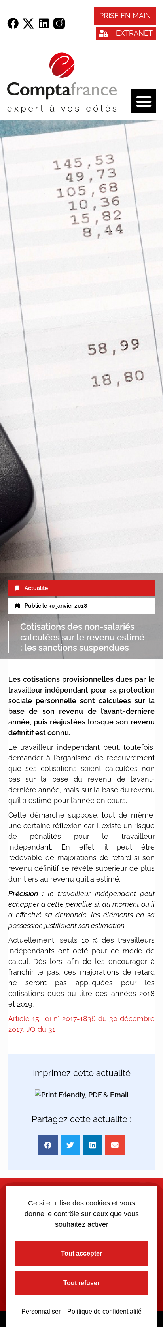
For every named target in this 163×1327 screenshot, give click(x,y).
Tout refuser (81, 1283)
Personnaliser (41, 1311)
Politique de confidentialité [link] (104, 1311)
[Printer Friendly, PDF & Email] (82, 1095)
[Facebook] (13, 23)
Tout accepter (81, 1253)
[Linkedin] (43, 23)
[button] (143, 101)
